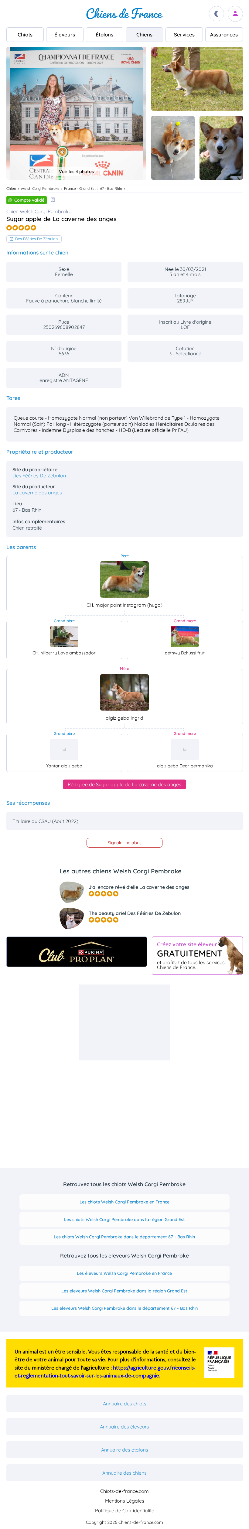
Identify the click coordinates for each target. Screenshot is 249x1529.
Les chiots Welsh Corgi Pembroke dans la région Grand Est (124, 1219)
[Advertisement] (124, 1022)
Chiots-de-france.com (124, 1491)
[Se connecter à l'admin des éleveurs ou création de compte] (235, 14)
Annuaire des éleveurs (124, 1427)
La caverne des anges (37, 492)
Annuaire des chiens (124, 1473)
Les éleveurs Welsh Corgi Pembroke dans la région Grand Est (124, 1291)
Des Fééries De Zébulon (36, 238)
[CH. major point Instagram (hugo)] (124, 579)
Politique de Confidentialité (124, 1510)
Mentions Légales (124, 1501)
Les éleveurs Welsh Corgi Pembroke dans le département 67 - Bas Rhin (124, 1308)
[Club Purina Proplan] (76, 952)
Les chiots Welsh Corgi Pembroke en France (124, 1202)
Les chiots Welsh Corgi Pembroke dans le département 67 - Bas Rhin (124, 1237)
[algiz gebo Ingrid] (124, 692)
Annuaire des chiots (124, 1404)
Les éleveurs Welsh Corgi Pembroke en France (124, 1273)
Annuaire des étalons (124, 1450)
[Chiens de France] (124, 13)
